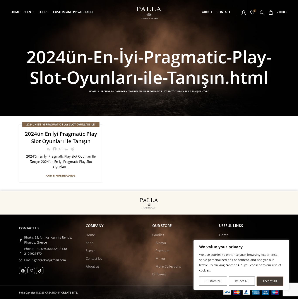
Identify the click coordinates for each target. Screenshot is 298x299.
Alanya (161, 243)
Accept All (270, 281)
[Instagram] (31, 270)
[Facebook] (22, 270)
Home (92, 91)
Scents (90, 250)
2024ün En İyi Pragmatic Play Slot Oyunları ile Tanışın (61, 137)
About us (92, 266)
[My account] (243, 12)
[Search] (262, 12)
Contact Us (94, 258)
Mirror (160, 258)
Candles (158, 235)
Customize (213, 281)
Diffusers (159, 274)
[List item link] (49, 251)
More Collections (168, 266)
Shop (89, 243)
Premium (163, 250)
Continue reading (60, 175)
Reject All (241, 281)
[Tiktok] (39, 270)
